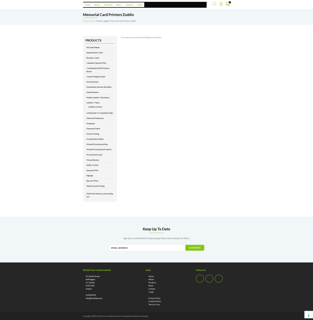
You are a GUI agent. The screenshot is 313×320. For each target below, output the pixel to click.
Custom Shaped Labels (95, 76)
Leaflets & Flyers (95, 107)
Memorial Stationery (95, 118)
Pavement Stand (93, 128)
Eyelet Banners (92, 92)
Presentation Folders (95, 139)
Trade (139, 5)
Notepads (90, 123)
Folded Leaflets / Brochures (97, 97)
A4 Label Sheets (93, 47)
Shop (92, 21)
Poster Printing (92, 134)
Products (108, 5)
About (97, 5)
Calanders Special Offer (96, 63)
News (119, 5)
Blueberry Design (141, 316)
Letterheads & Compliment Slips (99, 113)
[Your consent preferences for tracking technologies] (308, 315)
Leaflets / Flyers (93, 102)
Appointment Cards (94, 52)
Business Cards (92, 58)
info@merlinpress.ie (94, 298)
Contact (129, 5)
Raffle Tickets (92, 165)
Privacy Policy (154, 298)
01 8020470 (91, 295)
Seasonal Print (92, 170)
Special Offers (92, 181)
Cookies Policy (154, 301)
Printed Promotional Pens (97, 144)
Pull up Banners (92, 160)
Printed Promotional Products (99, 149)
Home (87, 5)
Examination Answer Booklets (99, 87)
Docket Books (92, 82)
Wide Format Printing (95, 186)
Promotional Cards (94, 154)
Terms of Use (154, 304)
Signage (89, 175)
